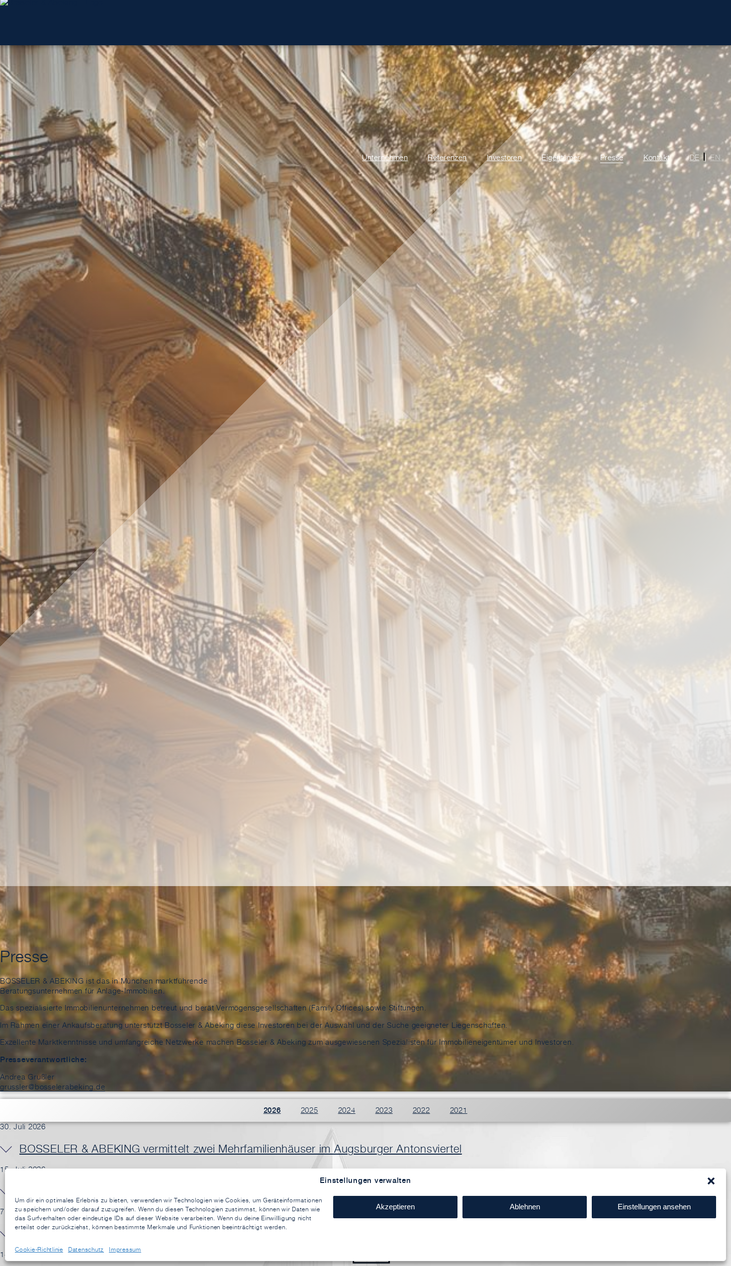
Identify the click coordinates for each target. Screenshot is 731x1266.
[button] (711, 1181)
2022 (421, 1110)
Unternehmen (385, 157)
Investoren (504, 157)
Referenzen (447, 157)
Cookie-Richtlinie (39, 1249)
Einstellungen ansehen (654, 1206)
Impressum (125, 1249)
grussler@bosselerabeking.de (52, 1086)
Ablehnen (525, 1206)
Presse (612, 157)
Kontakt (656, 157)
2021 (458, 1110)
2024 (347, 1110)
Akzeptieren (395, 1206)
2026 (272, 1110)
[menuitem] (692, 157)
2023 (384, 1110)
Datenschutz (86, 1249)
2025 (309, 1110)
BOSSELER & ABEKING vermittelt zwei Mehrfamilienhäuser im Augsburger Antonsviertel (240, 1148)
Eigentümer (561, 157)
